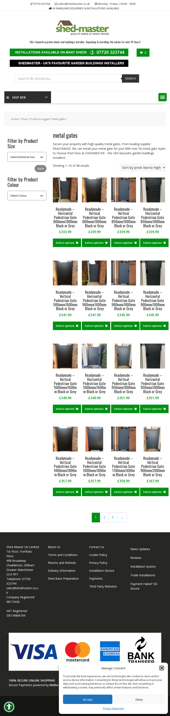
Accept (88, 699)
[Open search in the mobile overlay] (77, 78)
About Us (54, 547)
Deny (139, 699)
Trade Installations (142, 575)
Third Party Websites (103, 586)
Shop (24, 119)
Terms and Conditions (63, 555)
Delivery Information (61, 571)
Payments (96, 578)
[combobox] (25, 157)
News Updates (140, 549)
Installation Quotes (143, 566)
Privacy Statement (113, 708)
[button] (162, 668)
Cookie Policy (98, 555)
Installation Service (101, 571)
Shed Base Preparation (63, 578)
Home (15, 119)
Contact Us (96, 547)
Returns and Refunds (62, 563)
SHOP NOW (19, 97)
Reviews (135, 558)
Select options (65, 243)
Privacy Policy (98, 563)
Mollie (54, 685)
